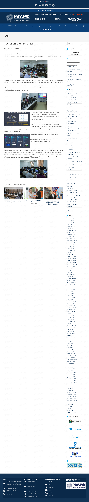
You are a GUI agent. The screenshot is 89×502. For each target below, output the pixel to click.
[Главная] (4, 38)
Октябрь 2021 (71, 333)
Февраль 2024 (71, 278)
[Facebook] (36, 5)
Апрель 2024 (71, 274)
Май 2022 (70, 319)
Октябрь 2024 (71, 262)
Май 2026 (70, 225)
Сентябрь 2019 (72, 383)
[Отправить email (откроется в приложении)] (50, 5)
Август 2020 (71, 361)
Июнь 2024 (70, 270)
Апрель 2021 (71, 345)
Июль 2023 (70, 292)
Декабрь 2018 (71, 395)
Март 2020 (70, 371)
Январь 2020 (71, 375)
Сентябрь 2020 (72, 359)
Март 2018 (70, 408)
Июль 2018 (70, 402)
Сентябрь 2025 (72, 240)
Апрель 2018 (71, 406)
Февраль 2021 (71, 349)
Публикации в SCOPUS (74, 161)
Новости (61, 26)
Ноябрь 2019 (71, 379)
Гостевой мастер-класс (18, 38)
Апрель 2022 (71, 321)
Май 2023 (70, 296)
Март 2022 (70, 323)
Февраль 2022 (71, 325)
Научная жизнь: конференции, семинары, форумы (73, 145)
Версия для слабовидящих (75, 53)
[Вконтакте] (39, 5)
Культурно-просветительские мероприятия (73, 128)
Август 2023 (71, 290)
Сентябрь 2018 (72, 400)
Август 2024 (71, 266)
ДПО (84, 26)
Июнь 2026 (70, 223)
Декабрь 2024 (71, 258)
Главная (4, 26)
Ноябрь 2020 (71, 355)
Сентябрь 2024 (72, 264)
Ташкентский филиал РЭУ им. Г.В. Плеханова (73, 479)
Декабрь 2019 (71, 377)
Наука (78, 26)
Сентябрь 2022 (72, 312)
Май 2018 (70, 404)
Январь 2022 (71, 327)
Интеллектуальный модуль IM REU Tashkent (73, 116)
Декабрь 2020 (71, 353)
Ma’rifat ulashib (72, 102)
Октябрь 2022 (71, 310)
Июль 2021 (70, 339)
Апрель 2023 (71, 298)
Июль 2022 (70, 316)
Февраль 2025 (71, 254)
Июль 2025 (70, 244)
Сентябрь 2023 (72, 288)
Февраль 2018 (71, 410)
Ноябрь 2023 (71, 284)
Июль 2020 (70, 363)
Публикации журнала (74, 164)
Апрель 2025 (71, 250)
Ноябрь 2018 (71, 396)
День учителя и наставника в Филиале (34, 201)
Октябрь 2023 (71, 286)
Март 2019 (70, 389)
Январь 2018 (71, 412)
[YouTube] (46, 5)
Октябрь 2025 (71, 238)
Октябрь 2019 (71, 381)
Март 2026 (70, 229)
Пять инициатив (70, 26)
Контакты (48, 29)
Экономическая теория (73, 62)
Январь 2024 (71, 280)
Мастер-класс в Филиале (14, 201)
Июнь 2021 (70, 341)
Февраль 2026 (71, 231)
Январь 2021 (71, 351)
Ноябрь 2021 (71, 331)
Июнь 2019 (70, 387)
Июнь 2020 (70, 365)
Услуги (40, 29)
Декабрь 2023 (71, 282)
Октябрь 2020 (71, 357)
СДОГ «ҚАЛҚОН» (72, 183)
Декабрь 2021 (71, 329)
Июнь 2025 (70, 246)
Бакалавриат (19, 26)
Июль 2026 (70, 221)
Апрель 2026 (71, 227)
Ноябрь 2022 (71, 308)
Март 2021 (70, 347)
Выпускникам (41, 26)
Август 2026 (71, 219)
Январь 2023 (71, 304)
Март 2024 (70, 276)
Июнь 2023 (70, 294)
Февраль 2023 (71, 302)
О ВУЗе (10, 26)
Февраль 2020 (71, 373)
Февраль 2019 (71, 391)
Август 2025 (71, 242)
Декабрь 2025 (71, 235)
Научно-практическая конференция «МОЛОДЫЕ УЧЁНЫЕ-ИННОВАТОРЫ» (53, 202)
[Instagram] (42, 5)
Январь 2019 (71, 393)
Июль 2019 (70, 385)
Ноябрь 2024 (71, 260)
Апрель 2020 (71, 369)
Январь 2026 (71, 233)
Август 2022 (71, 314)
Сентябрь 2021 (72, 335)
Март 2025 (70, 252)
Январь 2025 (71, 256)
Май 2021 (70, 343)
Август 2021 (71, 337)
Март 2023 (70, 300)
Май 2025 (70, 248)
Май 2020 (70, 367)
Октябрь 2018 (71, 398)
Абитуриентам (52, 26)
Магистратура (30, 26)
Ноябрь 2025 (71, 237)
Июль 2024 (70, 268)
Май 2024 (70, 272)
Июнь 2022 (70, 317)
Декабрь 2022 (71, 306)
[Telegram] (53, 5)
